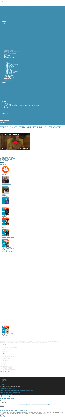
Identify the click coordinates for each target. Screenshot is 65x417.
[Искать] (9, 396)
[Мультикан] (5, 172)
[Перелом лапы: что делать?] (5, 214)
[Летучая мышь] (5, 193)
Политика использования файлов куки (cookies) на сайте (10, 392)
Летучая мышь (4, 194)
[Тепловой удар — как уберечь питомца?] (5, 224)
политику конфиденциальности (9, 158)
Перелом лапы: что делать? (7, 215)
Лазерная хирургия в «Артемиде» (8, 237)
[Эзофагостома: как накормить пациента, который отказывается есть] (5, 246)
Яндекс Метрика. (12, 413)
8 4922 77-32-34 (25, 1)
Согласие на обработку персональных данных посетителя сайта (8, 388)
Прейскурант (4, 378)
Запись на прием (4, 380)
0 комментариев (5, 175)
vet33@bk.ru (6, 351)
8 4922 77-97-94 (13, 410)
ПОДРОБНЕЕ (2, 416)
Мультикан (4, 173)
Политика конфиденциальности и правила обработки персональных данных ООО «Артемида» (16, 390)
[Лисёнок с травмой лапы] (5, 183)
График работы (4, 379)
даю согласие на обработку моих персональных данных (41, 404)
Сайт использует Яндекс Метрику (6, 394)
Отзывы (3, 383)
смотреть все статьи (3, 337)
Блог (2, 381)
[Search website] (2, 117)
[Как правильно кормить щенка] (5, 332)
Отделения (3, 377)
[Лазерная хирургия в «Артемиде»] (5, 236)
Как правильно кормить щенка (7, 333)
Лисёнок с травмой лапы (6, 184)
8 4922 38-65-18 (10, 1)
